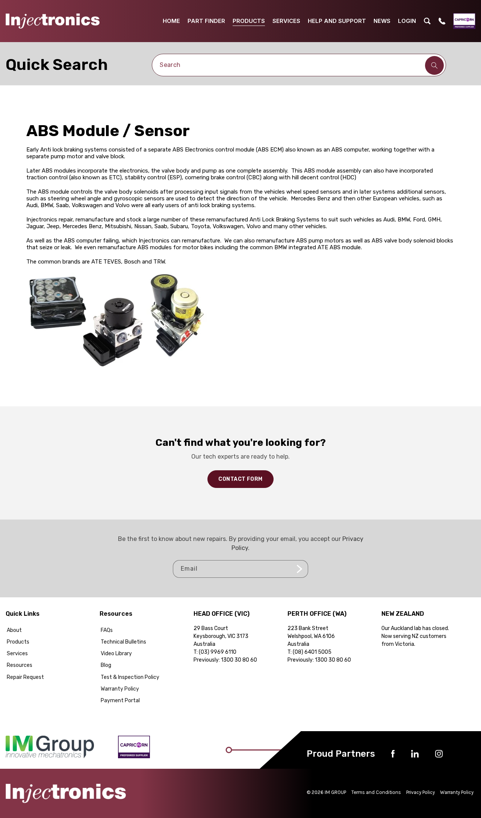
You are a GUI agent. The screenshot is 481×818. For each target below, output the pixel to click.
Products (18, 642)
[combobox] (299, 65)
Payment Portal (120, 700)
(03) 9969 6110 (217, 652)
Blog (106, 665)
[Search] (434, 65)
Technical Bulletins (123, 642)
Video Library (116, 653)
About (14, 630)
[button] (427, 21)
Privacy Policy (420, 792)
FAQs (107, 630)
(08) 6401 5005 (312, 652)
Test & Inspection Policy (130, 677)
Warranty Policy (120, 689)
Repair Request (25, 677)
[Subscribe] (299, 569)
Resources (19, 665)
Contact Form (240, 479)
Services (17, 653)
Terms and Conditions (376, 792)
